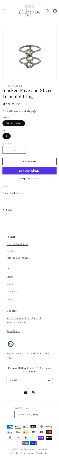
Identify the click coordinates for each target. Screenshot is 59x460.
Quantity (6, 143)
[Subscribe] (48, 380)
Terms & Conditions (17, 244)
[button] (4, 11)
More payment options (30, 178)
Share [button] (9, 209)
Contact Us (12, 291)
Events (10, 298)
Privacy (11, 250)
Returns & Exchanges (18, 257)
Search (10, 276)
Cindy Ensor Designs (27, 449)
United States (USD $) (28, 414)
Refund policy (42, 453)
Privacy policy (27, 453)
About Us (11, 284)
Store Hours (13, 331)
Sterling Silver (14, 123)
